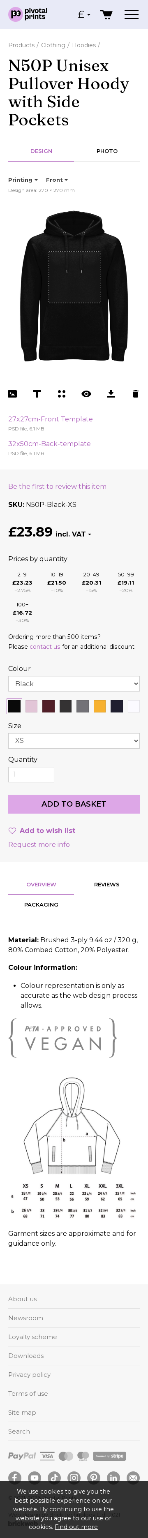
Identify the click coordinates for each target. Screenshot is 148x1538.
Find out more (76, 1527)
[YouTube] (34, 1478)
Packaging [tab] (41, 904)
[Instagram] (74, 1478)
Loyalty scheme (32, 1337)
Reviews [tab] (107, 884)
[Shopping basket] (107, 14)
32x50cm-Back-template (49, 444)
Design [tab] (41, 151)
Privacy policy (29, 1374)
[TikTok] (54, 1478)
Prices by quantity (37, 559)
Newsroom (25, 1318)
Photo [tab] (107, 151)
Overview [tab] (41, 884)
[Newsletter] (133, 1478)
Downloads (26, 1356)
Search (19, 1431)
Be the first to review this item (57, 486)
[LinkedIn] (113, 1478)
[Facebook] (15, 1478)
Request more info (39, 845)
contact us (45, 646)
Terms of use (28, 1393)
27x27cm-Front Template (50, 419)
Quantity (22, 759)
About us (22, 1299)
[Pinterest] (94, 1478)
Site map (22, 1412)
